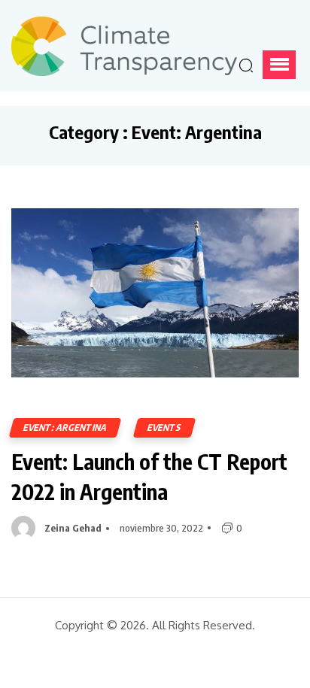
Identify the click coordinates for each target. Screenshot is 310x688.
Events (164, 427)
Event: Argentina (65, 427)
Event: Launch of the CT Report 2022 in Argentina (149, 476)
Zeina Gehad (73, 528)
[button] (279, 64)
